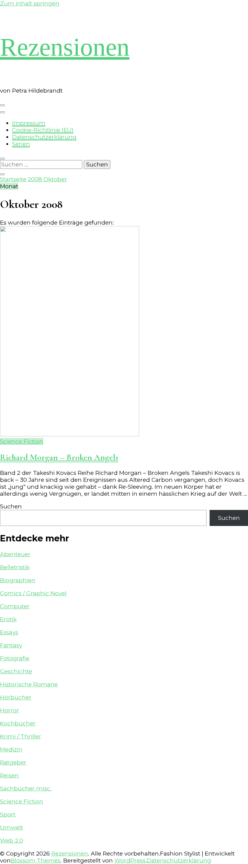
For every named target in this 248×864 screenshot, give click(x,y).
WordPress (129, 860)
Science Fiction (21, 441)
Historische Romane (29, 684)
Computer (15, 606)
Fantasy (11, 645)
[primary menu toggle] (2, 105)
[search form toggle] (2, 158)
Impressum (28, 123)
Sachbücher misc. (25, 788)
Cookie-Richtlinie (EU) (42, 129)
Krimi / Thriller (20, 736)
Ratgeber (13, 762)
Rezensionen (64, 47)
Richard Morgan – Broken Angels (59, 457)
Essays (9, 632)
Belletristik (15, 567)
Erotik (8, 619)
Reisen (9, 775)
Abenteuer (15, 554)
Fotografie (14, 658)
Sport (7, 814)
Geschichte (16, 671)
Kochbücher (18, 723)
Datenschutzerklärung (44, 136)
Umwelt (11, 827)
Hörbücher (15, 697)
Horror (9, 710)
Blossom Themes (35, 860)
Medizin (11, 749)
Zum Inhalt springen (29, 3)
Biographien (17, 580)
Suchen (11, 506)
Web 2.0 (11, 840)
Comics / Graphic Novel (33, 593)
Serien (21, 143)
